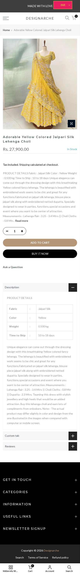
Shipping (24, 164)
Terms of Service (38, 557)
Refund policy (60, 557)
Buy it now (40, 253)
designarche (40, 18)
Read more (21, 220)
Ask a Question (13, 267)
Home (6, 30)
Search (20, 557)
